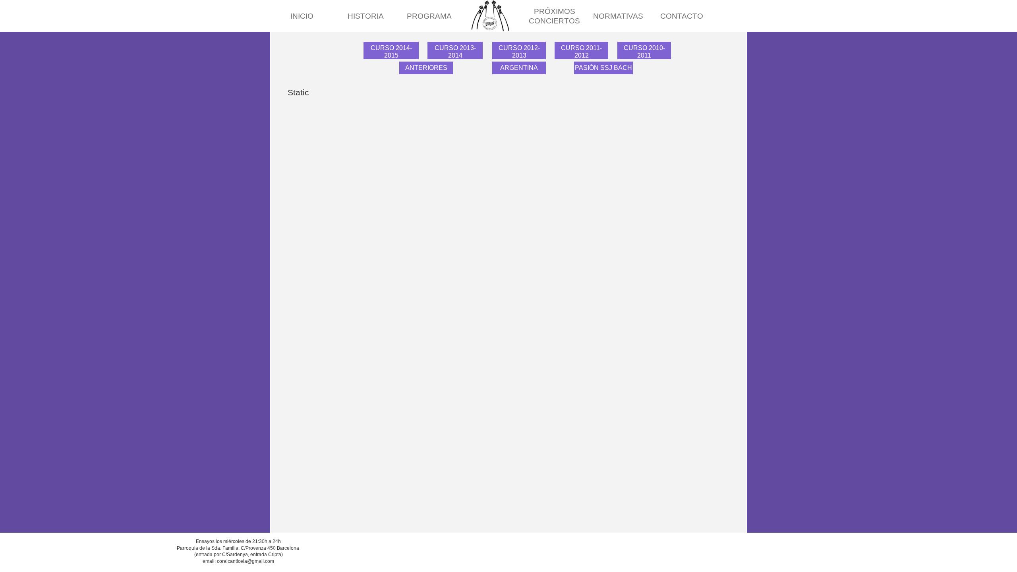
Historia (366, 16)
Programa (429, 16)
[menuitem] (302, 16)
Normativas (618, 16)
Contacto (681, 16)
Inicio (301, 16)
